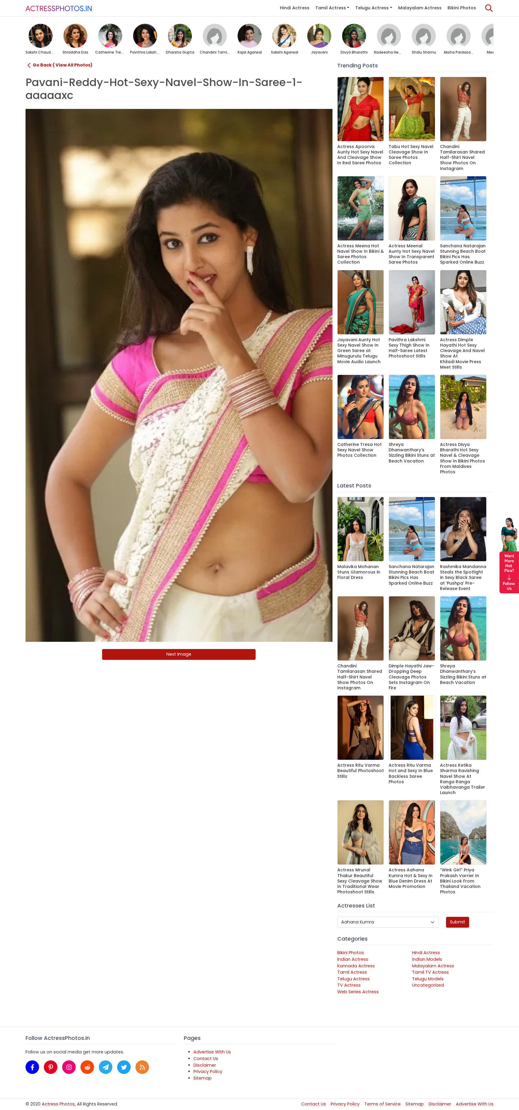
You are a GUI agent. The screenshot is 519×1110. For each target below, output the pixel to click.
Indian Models (427, 959)
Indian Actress (352, 959)
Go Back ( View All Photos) (63, 65)
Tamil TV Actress (430, 972)
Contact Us (205, 1059)
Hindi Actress (294, 8)
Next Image (178, 654)
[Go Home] (59, 8)
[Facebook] (32, 1067)
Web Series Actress (358, 992)
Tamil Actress (330, 8)
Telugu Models (428, 979)
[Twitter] (124, 1067)
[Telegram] (105, 1067)
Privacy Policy (207, 1071)
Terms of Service (382, 1104)
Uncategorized (428, 985)
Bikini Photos (462, 8)
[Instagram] (69, 1067)
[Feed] (142, 1067)
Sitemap (202, 1078)
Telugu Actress (372, 8)
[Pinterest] (50, 1067)
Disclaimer (204, 1065)
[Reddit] (87, 1067)
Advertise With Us (212, 1052)
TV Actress (349, 985)
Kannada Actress (356, 966)
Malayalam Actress (420, 8)
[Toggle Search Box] (488, 8)
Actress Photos (58, 1104)
